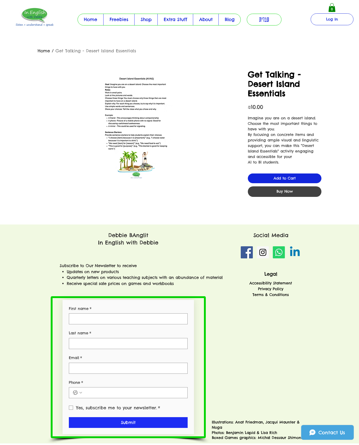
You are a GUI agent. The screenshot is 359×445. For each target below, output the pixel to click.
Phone (76, 382)
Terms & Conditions (271, 294)
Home (44, 50)
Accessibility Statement (270, 283)
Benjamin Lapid (240, 432)
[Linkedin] (295, 252)
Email (75, 357)
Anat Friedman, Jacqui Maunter (265, 422)
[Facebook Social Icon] (247, 252)
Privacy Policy (270, 289)
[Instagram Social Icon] (263, 252)
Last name (80, 333)
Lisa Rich (268, 432)
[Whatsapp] (279, 252)
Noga (218, 427)
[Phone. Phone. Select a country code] (77, 393)
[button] (175, 19)
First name (80, 308)
